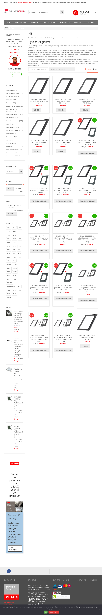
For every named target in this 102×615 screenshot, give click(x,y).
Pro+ (14, 279)
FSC (20, 257)
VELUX (9, 297)
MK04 (8, 268)
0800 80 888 (66, 2)
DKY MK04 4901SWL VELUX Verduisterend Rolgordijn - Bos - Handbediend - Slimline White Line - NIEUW (18, 405)
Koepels (8, 124)
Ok (46, 612)
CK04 (14, 242)
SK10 (14, 290)
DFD (14, 246)
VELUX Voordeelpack (13, 548)
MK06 (15, 268)
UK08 (14, 294)
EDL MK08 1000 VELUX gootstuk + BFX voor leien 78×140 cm (39, 288)
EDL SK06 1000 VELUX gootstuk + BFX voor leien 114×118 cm (39, 190)
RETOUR (9, 283)
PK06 (8, 275)
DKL (20, 246)
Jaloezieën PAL (10, 118)
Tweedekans (10, 143)
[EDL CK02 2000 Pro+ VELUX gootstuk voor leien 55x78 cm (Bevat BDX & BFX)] (39, 223)
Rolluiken (9, 140)
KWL (16, 264)
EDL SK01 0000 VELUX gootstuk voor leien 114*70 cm (87, 337)
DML (8, 250)
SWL (20, 290)
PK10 (8, 279)
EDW (8, 253)
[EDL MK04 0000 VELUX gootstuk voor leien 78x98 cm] (39, 86)
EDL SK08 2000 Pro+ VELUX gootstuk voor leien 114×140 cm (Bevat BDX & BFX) (63, 239)
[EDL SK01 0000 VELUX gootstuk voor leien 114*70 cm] (87, 322)
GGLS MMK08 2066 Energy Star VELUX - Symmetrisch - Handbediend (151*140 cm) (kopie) (18, 318)
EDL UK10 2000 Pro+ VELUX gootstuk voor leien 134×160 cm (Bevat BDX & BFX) (63, 338)
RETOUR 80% (11, 286)
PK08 (14, 275)
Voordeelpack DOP (12, 156)
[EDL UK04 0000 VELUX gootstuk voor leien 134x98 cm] (39, 127)
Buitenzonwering (11, 96)
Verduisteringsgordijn (12, 149)
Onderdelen (10, 134)
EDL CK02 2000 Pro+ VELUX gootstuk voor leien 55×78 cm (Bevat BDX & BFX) (39, 239)
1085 (8, 235)
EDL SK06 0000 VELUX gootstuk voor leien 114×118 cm (63, 142)
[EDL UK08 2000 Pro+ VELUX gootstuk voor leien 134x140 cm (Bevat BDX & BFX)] (87, 223)
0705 (20, 228)
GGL (8, 261)
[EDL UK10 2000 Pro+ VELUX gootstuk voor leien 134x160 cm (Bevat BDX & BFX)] (63, 322)
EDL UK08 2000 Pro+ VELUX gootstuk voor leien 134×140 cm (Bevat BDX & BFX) (87, 239)
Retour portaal (9, 602)
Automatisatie (10, 90)
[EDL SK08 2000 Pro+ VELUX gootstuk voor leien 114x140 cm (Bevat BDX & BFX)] (63, 223)
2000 (8, 239)
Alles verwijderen (18, 210)
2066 (14, 239)
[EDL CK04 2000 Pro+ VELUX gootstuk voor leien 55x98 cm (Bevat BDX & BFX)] (87, 272)
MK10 (15, 272)
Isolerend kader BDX (12, 114)
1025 (14, 231)
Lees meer (36, 110)
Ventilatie (9, 146)
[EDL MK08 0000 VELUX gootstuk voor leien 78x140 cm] (63, 86)
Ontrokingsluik (10, 137)
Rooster (89, 69)
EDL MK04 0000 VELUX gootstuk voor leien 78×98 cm (39, 101)
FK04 (19, 253)
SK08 (8, 290)
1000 (8, 231)
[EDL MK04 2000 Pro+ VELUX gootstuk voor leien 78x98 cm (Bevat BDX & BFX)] (39, 322)
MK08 (8, 272)
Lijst (96, 69)
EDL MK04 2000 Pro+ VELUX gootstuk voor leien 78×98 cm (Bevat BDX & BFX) (39, 338)
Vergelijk (10, 214)
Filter (9, 189)
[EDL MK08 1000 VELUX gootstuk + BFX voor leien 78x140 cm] (39, 272)
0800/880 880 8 (79, 2)
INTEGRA (9, 264)
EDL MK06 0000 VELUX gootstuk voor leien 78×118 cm (87, 101)
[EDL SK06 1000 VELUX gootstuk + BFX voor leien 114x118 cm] (39, 175)
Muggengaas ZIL (11, 127)
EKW (14, 253)
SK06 (19, 286)
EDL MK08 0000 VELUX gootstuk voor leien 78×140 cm (63, 101)
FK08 (14, 257)
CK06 (8, 246)
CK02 (8, 242)
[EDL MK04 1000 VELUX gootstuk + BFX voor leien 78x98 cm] (87, 175)
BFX (20, 239)
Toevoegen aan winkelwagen (87, 153)
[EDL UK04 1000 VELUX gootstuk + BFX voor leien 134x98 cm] (87, 127)
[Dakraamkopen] (14, 11)
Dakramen (9, 103)
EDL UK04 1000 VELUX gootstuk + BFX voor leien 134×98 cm (87, 142)
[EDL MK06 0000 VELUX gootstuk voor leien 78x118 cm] (87, 86)
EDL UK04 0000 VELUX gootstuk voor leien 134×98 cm (39, 142)
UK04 (8, 294)
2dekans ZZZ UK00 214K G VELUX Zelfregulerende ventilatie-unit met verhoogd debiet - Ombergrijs (18, 347)
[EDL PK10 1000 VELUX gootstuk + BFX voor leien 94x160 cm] (63, 175)
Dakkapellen (10, 100)
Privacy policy (54, 612)
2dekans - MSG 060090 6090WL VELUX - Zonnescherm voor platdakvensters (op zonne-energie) (18, 376)
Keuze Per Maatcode (12, 121)
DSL (14, 250)
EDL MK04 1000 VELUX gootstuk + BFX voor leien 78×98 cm (87, 190)
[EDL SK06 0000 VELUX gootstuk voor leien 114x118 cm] (63, 127)
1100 (14, 235)
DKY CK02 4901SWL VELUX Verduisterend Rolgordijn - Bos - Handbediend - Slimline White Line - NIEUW (18, 434)
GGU (14, 261)
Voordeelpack (10, 153)
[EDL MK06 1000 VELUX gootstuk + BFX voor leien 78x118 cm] (63, 272)
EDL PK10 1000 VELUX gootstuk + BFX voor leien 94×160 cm (63, 190)
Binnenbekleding (11, 93)
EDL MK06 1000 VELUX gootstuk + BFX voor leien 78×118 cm (63, 288)
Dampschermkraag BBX (13, 106)
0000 (8, 228)
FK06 (8, 257)
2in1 (14, 228)
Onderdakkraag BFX (12, 130)
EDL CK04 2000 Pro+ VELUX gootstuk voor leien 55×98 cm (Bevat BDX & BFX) (87, 289)
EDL (19, 250)
